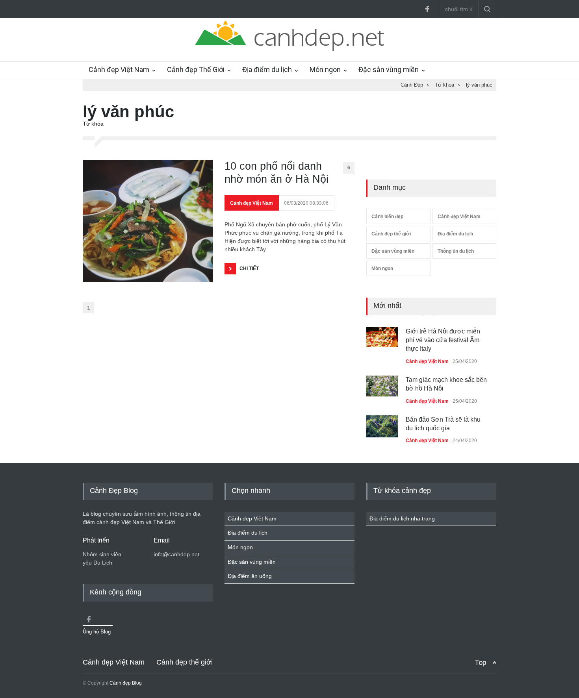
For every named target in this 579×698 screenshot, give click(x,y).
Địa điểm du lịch (267, 69)
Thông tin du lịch (456, 251)
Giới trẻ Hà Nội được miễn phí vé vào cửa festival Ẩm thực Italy (443, 340)
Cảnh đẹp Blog (125, 683)
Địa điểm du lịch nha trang (402, 518)
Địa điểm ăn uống (250, 576)
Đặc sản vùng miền (388, 69)
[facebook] (427, 9)
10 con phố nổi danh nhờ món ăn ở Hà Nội (276, 172)
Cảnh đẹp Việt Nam (119, 69)
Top (480, 662)
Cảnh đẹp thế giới (391, 234)
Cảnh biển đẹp (387, 216)
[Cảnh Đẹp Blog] (289, 49)
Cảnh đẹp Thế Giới (196, 69)
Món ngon (325, 69)
